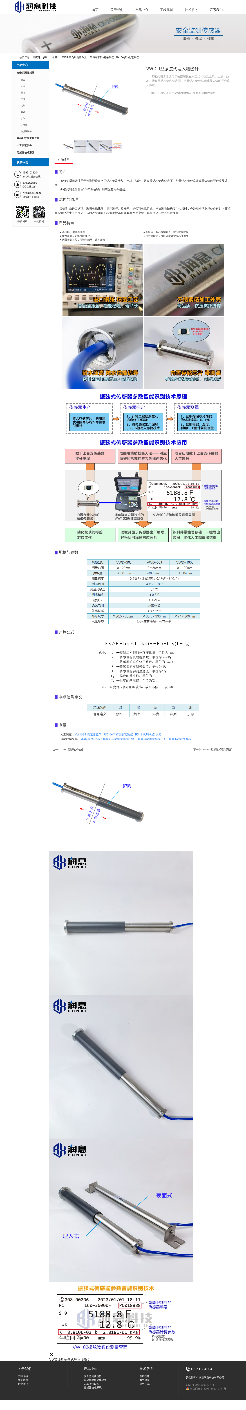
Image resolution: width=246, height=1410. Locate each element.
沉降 (25, 105)
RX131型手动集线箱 (148, 734)
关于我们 (116, 10)
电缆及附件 (28, 131)
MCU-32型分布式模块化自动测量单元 (104, 739)
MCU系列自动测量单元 (146, 739)
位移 (25, 99)
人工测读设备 (24, 145)
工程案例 (166, 10)
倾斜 (25, 112)
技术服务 (191, 10)
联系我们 (216, 10)
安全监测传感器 (25, 72)
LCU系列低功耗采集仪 (177, 739)
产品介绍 (64, 159)
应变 (25, 79)
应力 (25, 86)
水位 (25, 118)
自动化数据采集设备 (28, 138)
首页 (95, 10)
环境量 (26, 125)
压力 (25, 92)
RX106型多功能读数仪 (118, 734)
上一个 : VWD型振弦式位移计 (69, 749)
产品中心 (141, 10)
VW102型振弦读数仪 (88, 734)
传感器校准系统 (25, 152)
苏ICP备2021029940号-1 (200, 1384)
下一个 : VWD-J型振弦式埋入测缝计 (213, 749)
